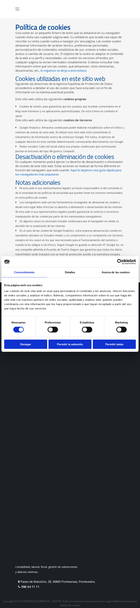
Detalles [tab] (70, 272)
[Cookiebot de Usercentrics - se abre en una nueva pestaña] (120, 262)
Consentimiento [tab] (24, 272)
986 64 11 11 (30, 587)
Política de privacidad (124, 601)
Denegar (25, 344)
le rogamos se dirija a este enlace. (63, 71)
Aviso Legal (105, 601)
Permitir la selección (70, 344)
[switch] (53, 330)
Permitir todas (114, 344)
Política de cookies (70, 605)
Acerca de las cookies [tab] (116, 272)
